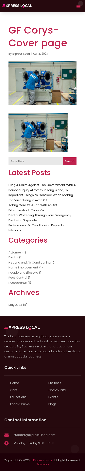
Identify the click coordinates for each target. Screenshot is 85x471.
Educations (18, 397)
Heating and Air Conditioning (29, 262)
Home (14, 383)
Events (53, 397)
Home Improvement (23, 267)
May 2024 (15, 305)
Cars (13, 390)
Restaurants (17, 283)
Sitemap (42, 464)
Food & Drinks (20, 404)
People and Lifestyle (23, 272)
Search (70, 161)
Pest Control (17, 277)
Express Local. (43, 460)
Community (57, 390)
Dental (13, 257)
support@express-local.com (34, 435)
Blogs (52, 404)
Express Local (21, 54)
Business (54, 383)
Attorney (15, 252)
